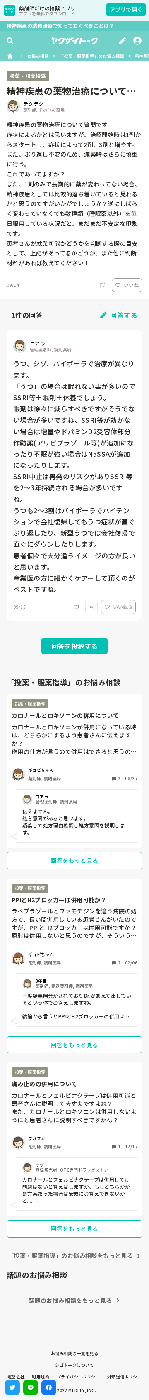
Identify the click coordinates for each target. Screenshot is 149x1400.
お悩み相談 (38, 56)
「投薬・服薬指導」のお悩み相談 (92, 56)
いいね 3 (122, 606)
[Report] (102, 285)
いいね (131, 285)
